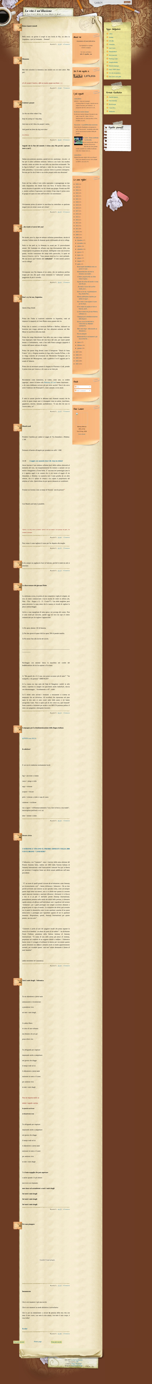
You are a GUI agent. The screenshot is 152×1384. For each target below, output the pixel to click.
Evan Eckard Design (77, 1366)
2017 (77, 211)
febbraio (79, 345)
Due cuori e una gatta (115, 76)
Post (77, 387)
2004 (77, 361)
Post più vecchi (56, 1342)
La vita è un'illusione (38, 11)
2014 (77, 220)
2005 (77, 358)
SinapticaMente (113, 62)
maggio (79, 261)
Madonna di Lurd (50, 382)
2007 (77, 352)
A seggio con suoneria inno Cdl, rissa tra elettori (46, 461)
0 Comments (66, 570)
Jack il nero (112, 48)
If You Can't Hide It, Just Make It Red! (43, 14)
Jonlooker (112, 44)
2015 (77, 217)
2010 (77, 232)
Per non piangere (82, 334)
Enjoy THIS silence (114, 69)
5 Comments (66, 411)
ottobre (79, 246)
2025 (77, 187)
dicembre (80, 240)
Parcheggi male (113, 59)
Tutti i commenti (81, 391)
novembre (80, 243)
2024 (77, 190)
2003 (77, 364)
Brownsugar (112, 104)
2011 (77, 229)
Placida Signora (113, 97)
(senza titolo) (77, 99)
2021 (77, 199)
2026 (77, 184)
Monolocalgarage (114, 66)
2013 (77, 223)
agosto (79, 252)
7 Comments (66, 88)
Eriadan (111, 37)
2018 (77, 208)
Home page (38, 1341)
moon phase (81, 434)
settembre (80, 249)
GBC (77, 1362)
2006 (77, 355)
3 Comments (66, 282)
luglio (79, 255)
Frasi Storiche (113, 101)
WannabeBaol (113, 51)
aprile (79, 264)
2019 (77, 205)
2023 (77, 193)
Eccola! (24, 1329)
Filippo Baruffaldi (76, 1364)
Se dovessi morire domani (81, 112)
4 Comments (66, 44)
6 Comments (66, 140)
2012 (77, 226)
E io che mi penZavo (115, 73)
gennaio (79, 348)
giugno (79, 258)
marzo (79, 342)
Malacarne (112, 111)
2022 (77, 196)
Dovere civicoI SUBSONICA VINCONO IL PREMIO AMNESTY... (85, 324)
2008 (77, 237)
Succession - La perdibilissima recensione (85, 125)
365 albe (111, 41)
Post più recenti (19, 1342)
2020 (77, 202)
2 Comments (66, 537)
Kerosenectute (113, 55)
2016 (77, 214)
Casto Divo (112, 108)
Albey (110, 34)
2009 (77, 235)
